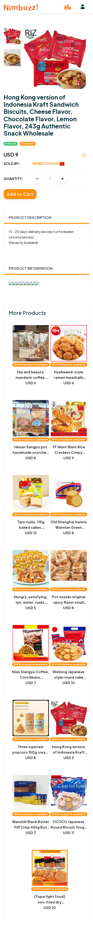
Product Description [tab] (30, 217)
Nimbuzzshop (46, 163)
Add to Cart (20, 194)
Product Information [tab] (30, 268)
